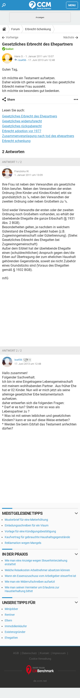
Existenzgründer (15, 632)
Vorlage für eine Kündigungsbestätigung (30, 531)
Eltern (8, 620)
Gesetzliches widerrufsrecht (22, 121)
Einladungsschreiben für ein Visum (26, 525)
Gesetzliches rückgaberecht (22, 126)
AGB (16, 653)
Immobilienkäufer (16, 626)
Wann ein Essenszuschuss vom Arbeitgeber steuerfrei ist (40, 576)
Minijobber (11, 609)
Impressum (59, 653)
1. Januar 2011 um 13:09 (28, 175)
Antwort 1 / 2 (12, 162)
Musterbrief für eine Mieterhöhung (26, 519)
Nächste (68, 37)
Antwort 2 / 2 (12, 350)
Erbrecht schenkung (16, 141)
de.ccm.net (40, 680)
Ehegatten (11, 637)
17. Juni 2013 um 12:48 (41, 60)
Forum (15, 29)
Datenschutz (29, 653)
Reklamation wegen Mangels (23, 542)
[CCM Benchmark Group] (40, 670)
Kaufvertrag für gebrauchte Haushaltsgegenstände (37, 537)
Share (11, 99)
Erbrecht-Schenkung (38, 29)
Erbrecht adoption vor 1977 (21, 131)
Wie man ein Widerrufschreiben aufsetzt (30, 581)
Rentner (10, 614)
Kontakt (44, 653)
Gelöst (9, 48)
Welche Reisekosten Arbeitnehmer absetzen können (37, 570)
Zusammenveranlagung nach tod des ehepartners (38, 136)
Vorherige (12, 37)
